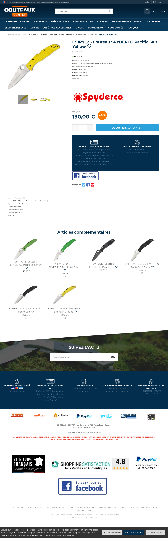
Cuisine (34, 28)
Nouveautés (115, 28)
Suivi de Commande (108, 507)
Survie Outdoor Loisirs (127, 21)
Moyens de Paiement (56, 507)
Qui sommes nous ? (17, 507)
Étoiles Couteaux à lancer (90, 21)
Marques (133, 28)
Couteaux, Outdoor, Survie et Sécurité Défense (50, 35)
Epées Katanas (60, 21)
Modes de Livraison (36, 507)
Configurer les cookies (83, 510)
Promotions (96, 28)
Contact (160, 2)
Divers (80, 28)
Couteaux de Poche (17, 21)
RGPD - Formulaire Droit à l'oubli (144, 507)
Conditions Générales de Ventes (82, 507)
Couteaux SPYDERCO (106, 35)
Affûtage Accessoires (57, 28)
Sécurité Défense (15, 28)
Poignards (40, 21)
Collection (153, 21)
